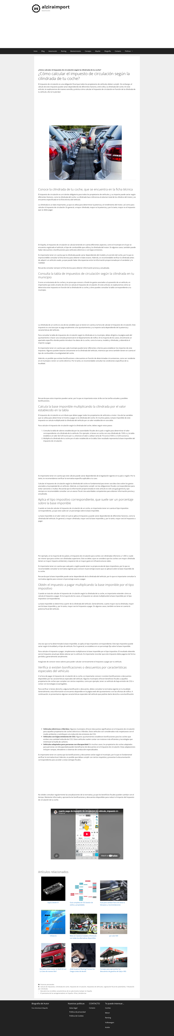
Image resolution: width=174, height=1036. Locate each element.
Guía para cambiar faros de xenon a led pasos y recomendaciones (112, 903)
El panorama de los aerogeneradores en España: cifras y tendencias (63, 993)
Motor (107, 1013)
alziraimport (56, 7)
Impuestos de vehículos (95, 987)
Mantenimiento (75, 51)
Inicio (35, 51)
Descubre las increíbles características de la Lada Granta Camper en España (66, 991)
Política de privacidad (77, 1012)
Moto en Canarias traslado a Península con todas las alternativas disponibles (83, 937)
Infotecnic (53, 936)
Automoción (53, 51)
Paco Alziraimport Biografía (40, 1008)
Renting (63, 51)
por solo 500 (113, 936)
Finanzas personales (47, 984)
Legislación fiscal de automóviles (115, 987)
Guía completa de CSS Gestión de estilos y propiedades (81, 903)
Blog (43, 51)
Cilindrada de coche (62, 987)
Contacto (118, 51)
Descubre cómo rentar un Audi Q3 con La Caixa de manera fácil (53, 970)
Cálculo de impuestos (47, 987)
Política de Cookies (76, 1016)
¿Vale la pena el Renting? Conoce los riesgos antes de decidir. (82, 970)
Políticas (128, 51)
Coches (108, 1008)
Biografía (108, 51)
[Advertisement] (87, 32)
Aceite (107, 1027)
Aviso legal (73, 1008)
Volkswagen (109, 1022)
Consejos (88, 51)
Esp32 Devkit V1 (53, 902)
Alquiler (97, 51)
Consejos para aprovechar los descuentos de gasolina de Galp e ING (113, 970)
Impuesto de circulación (78, 987)
